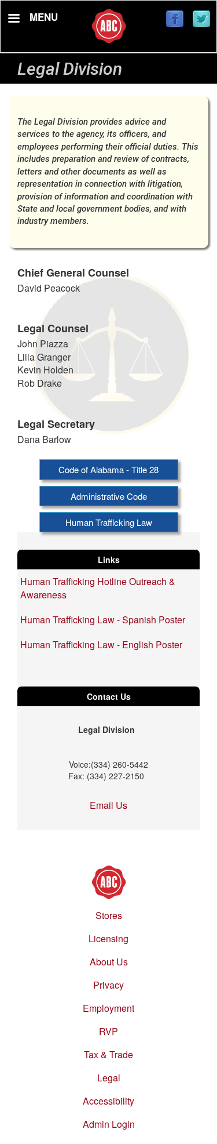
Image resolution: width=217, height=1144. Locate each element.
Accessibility (108, 1100)
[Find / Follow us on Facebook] (174, 19)
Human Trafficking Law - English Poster (101, 644)
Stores (108, 915)
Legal (108, 1077)
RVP (108, 1031)
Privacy (108, 985)
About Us (109, 961)
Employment (108, 1008)
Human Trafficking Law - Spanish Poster (102, 619)
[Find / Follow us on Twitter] (201, 19)
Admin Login (109, 1124)
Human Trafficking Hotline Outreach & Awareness (97, 588)
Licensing (108, 938)
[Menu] (13, 19)
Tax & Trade (108, 1054)
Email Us (108, 805)
